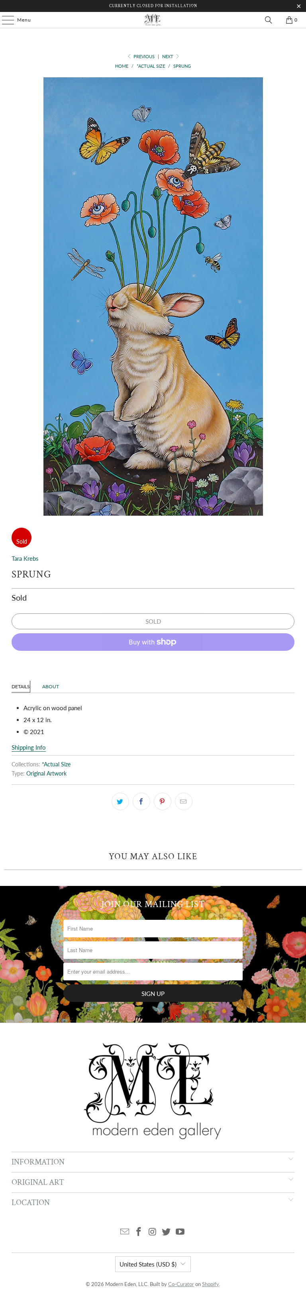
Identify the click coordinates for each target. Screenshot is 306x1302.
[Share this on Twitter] (120, 801)
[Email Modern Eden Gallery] (125, 1232)
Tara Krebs (25, 558)
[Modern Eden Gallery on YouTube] (180, 1232)
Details (21, 686)
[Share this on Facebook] (141, 801)
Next (168, 56)
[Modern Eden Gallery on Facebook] (139, 1232)
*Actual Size (56, 764)
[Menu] (4, 20)
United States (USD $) (148, 1264)
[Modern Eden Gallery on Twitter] (167, 1232)
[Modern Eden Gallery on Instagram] (153, 1232)
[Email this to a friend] (183, 801)
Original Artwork (46, 773)
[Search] (268, 20)
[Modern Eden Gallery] (153, 20)
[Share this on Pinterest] (162, 801)
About (50, 686)
